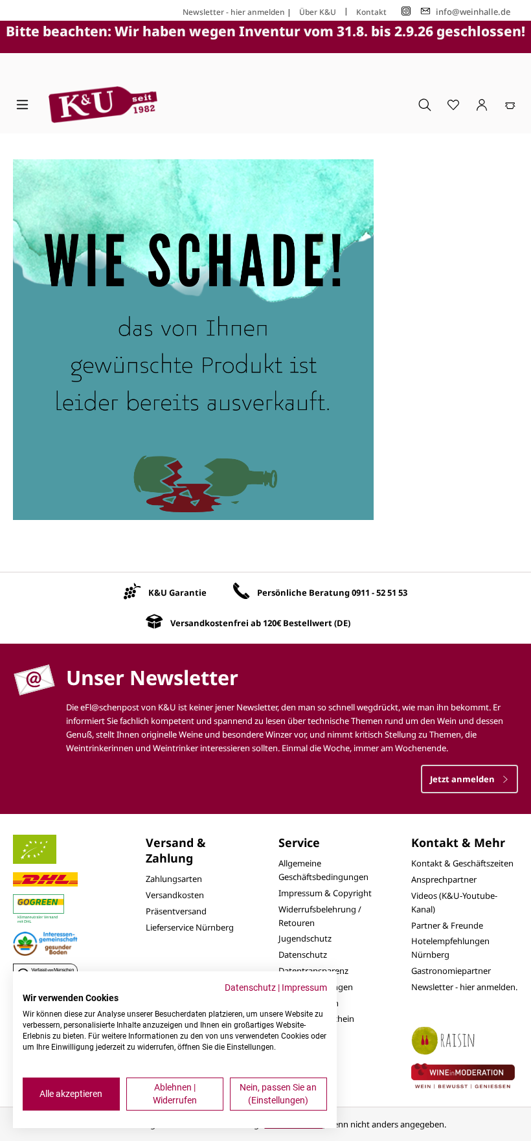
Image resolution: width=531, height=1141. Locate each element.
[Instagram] (406, 11)
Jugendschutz (305, 938)
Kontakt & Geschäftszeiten (462, 863)
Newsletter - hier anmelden (234, 11)
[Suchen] (425, 104)
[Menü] (22, 104)
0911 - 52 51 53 (379, 592)
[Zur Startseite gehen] (103, 104)
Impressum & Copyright (325, 893)
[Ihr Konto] (482, 104)
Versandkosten (175, 895)
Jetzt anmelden (463, 779)
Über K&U (317, 11)
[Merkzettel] (453, 104)
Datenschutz (302, 954)
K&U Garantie (177, 592)
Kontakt (371, 11)
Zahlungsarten (174, 879)
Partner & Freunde (447, 925)
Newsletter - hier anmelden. (464, 987)
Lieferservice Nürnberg (190, 927)
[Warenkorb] (510, 104)
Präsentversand (176, 911)
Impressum (304, 987)
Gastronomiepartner (451, 971)
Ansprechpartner (444, 879)
